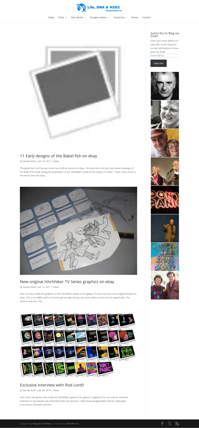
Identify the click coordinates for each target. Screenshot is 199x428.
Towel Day (119, 17)
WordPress (73, 423)
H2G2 (61, 17)
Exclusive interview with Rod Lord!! (52, 385)
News (51, 17)
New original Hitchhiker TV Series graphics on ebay (67, 281)
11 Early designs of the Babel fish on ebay (58, 156)
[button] (164, 86)
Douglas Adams (98, 17)
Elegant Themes (42, 423)
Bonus (135, 17)
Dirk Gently (77, 17)
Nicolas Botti (29, 161)
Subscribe (158, 63)
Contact (146, 17)
